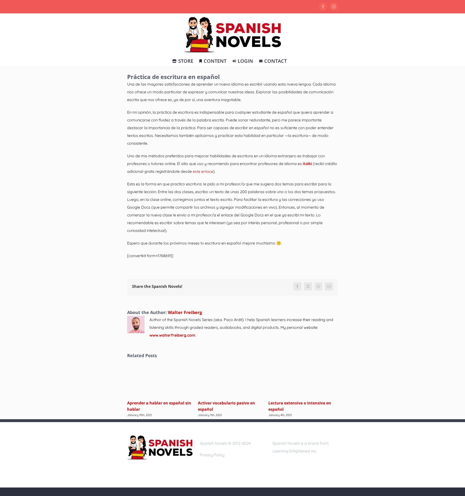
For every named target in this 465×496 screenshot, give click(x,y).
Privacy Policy (212, 454)
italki (307, 163)
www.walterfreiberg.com (172, 335)
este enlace (203, 171)
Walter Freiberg (185, 312)
